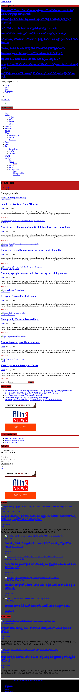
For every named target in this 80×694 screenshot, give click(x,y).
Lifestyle (12, 165)
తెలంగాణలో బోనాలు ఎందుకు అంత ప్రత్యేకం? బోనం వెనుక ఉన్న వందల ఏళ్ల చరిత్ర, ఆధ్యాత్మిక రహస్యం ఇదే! (39, 391)
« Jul (2, 468)
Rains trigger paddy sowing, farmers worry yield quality (31, 250)
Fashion (7, 93)
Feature (15, 171)
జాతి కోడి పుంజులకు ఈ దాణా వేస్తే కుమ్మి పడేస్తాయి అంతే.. (29, 28)
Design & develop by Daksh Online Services (28, 680)
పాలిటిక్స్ (12, 117)
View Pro (16, 175)
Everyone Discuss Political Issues (18, 296)
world (7, 87)
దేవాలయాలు (13, 149)
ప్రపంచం (11, 124)
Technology (9, 691)
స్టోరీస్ (7, 144)
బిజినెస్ (7, 131)
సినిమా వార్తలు (14, 135)
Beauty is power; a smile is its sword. (20, 342)
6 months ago (5, 665)
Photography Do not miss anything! (20, 319)
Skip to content (6, 2)
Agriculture (8, 91)
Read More (4, 217)
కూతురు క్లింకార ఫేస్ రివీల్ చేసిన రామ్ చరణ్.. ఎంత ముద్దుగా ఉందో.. (37, 605)
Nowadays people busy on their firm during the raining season (34, 273)
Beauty (7, 89)
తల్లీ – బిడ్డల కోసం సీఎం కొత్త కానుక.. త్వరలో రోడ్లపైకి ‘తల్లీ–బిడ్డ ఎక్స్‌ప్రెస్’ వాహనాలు (31, 393)
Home (7, 85)
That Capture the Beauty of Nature (19, 365)
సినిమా (7, 133)
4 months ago (5, 636)
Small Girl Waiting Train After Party (21, 204)
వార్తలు (7, 115)
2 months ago (5, 524)
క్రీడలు (7, 142)
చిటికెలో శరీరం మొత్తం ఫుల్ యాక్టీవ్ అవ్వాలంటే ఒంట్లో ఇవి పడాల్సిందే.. (35, 33)
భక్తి (6, 147)
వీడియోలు (12, 140)
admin (3, 208)
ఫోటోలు (11, 137)
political (11, 162)
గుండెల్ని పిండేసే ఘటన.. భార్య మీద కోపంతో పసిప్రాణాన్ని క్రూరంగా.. (33, 48)
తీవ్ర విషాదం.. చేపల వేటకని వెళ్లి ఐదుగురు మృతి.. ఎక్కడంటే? (30, 59)
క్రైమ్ (10, 119)
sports (11, 167)
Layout (11, 160)
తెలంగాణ (8, 126)
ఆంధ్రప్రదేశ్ (8, 128)
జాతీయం (12, 122)
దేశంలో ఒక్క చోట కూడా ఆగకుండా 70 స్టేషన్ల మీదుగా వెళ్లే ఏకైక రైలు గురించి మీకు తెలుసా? (33, 400)
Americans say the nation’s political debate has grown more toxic (35, 227)
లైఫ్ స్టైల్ (7, 156)
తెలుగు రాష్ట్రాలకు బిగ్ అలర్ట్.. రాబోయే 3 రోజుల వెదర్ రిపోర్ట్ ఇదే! (32, 53)
